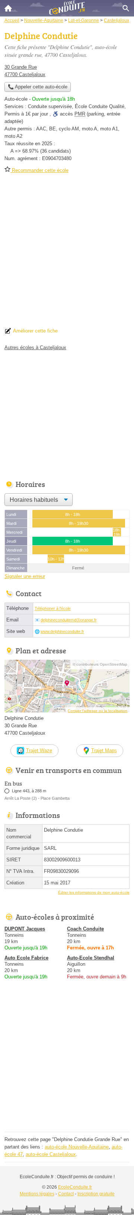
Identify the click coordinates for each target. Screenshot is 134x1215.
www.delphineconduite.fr (62, 631)
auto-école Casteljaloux (51, 1154)
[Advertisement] (67, 253)
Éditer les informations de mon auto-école (94, 892)
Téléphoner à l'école (53, 608)
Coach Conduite (85, 929)
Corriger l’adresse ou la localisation (97, 711)
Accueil (8, 8)
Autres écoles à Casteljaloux (35, 347)
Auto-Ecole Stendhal (90, 958)
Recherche (126, 8)
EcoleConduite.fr (75, 1187)
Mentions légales (37, 1193)
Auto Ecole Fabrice (26, 958)
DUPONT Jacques (24, 929)
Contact (66, 1193)
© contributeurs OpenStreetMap (100, 664)
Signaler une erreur (24, 576)
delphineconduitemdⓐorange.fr (69, 620)
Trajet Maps (104, 750)
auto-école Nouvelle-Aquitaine (77, 1147)
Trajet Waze (39, 750)
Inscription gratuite (96, 1193)
